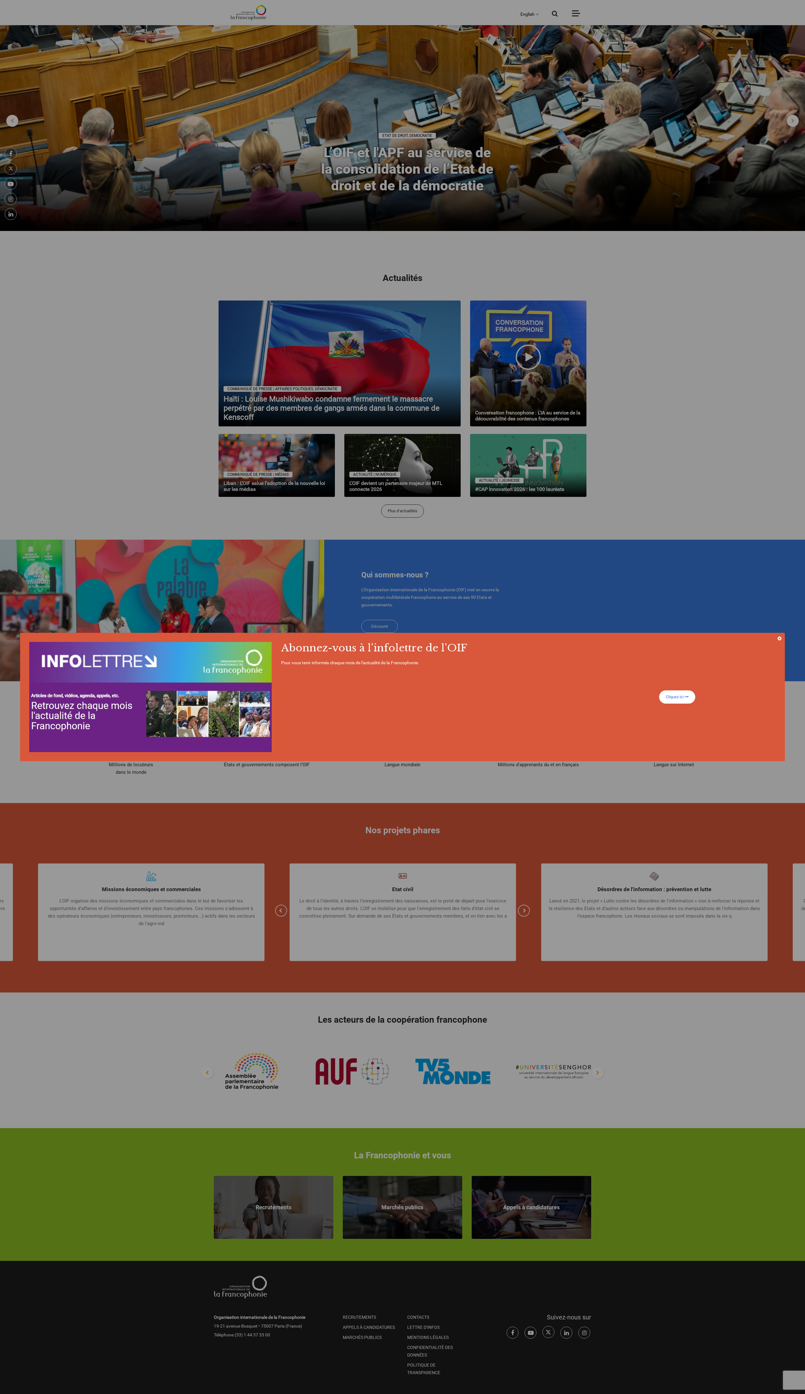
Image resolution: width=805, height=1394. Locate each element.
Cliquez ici (675, 696)
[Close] (779, 638)
